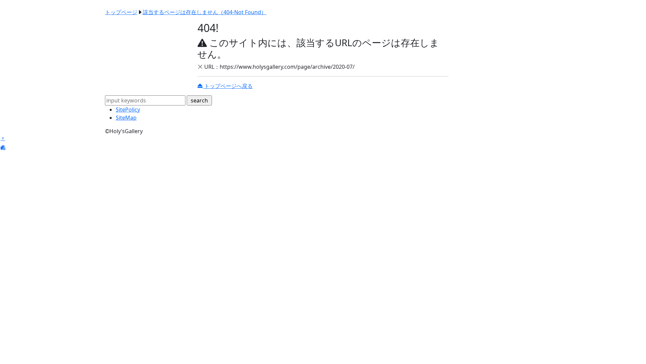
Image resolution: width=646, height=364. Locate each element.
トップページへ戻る (228, 86)
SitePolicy (128, 109)
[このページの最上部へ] (2, 139)
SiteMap (126, 117)
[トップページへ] (2, 147)
